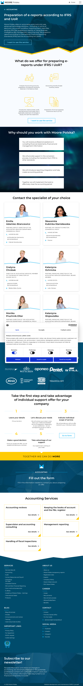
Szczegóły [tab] (41, 330)
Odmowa (17, 359)
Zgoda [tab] (17, 330)
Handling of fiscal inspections (21, 541)
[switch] (32, 353)
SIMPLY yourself (74, 684)
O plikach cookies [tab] (66, 330)
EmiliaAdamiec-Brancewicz (18, 222)
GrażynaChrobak (11, 268)
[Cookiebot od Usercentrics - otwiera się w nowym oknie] (70, 325)
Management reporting (56, 524)
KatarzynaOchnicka (50, 268)
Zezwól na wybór (41, 359)
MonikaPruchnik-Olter (14, 314)
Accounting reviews (16, 507)
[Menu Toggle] (80, 2)
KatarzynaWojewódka (52, 314)
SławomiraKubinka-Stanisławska (57, 222)
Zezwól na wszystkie (65, 359)
